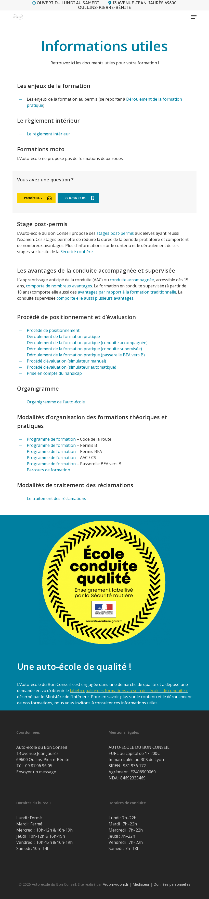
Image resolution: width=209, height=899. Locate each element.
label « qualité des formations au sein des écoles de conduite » (129, 690)
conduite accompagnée (132, 280)
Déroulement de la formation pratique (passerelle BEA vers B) (86, 355)
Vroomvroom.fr (115, 884)
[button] (194, 16)
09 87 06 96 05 (38, 765)
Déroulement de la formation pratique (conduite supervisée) (84, 349)
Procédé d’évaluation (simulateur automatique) (71, 367)
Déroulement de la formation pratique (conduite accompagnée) (87, 342)
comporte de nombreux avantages (59, 286)
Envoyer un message (36, 772)
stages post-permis (115, 233)
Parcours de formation (48, 470)
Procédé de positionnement (53, 330)
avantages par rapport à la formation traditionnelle (127, 292)
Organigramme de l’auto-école (56, 402)
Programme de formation (51, 439)
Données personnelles (171, 884)
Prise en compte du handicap (54, 373)
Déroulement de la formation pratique (63, 336)
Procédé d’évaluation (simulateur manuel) (66, 361)
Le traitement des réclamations (56, 498)
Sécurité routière (76, 251)
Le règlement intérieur (48, 134)
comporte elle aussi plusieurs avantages (95, 298)
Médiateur (141, 884)
